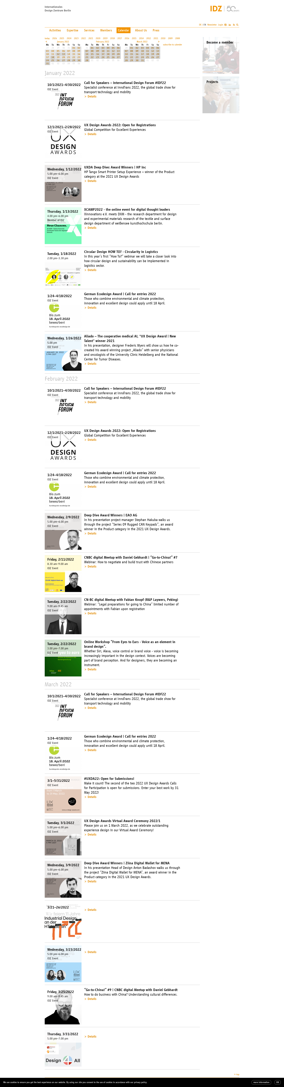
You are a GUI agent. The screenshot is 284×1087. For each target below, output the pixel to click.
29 (73, 60)
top (237, 1074)
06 (63, 51)
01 (73, 48)
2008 (177, 38)
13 (63, 54)
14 (68, 54)
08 (73, 51)
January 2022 (63, 41)
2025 (61, 38)
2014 (141, 38)
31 (47, 63)
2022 (83, 38)
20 (63, 57)
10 (47, 54)
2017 (119, 38)
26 (58, 60)
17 (47, 57)
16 (79, 54)
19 (58, 57)
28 (68, 60)
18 (52, 57)
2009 (170, 38)
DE (200, 25)
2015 (134, 38)
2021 (90, 38)
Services (89, 30)
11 (52, 54)
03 (47, 51)
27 (63, 60)
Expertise (72, 30)
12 (58, 54)
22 (73, 57)
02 (79, 48)
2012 (148, 38)
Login (220, 25)
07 (68, 51)
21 (68, 57)
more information (261, 1082)
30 (79, 60)
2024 (69, 38)
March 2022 (142, 41)
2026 (54, 38)
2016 (127, 38)
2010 (163, 38)
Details (92, 96)
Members (106, 30)
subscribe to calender (172, 44)
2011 (156, 38)
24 (47, 60)
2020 (98, 38)
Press (156, 30)
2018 (112, 38)
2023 (76, 38)
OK (277, 1082)
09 (79, 51)
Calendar (123, 30)
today (47, 38)
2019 (105, 38)
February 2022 (102, 41)
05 (58, 51)
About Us (141, 30)
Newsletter (212, 25)
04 (52, 51)
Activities (55, 30)
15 (73, 54)
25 (52, 60)
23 (79, 57)
